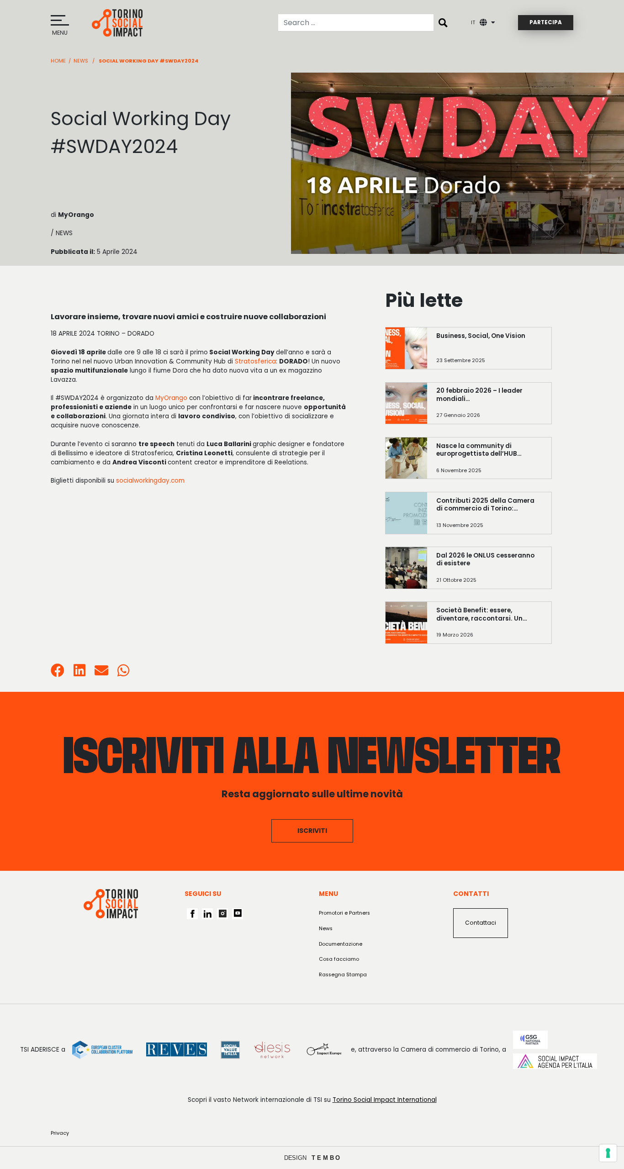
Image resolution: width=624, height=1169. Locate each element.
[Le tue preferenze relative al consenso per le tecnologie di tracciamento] (608, 1153)
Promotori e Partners (344, 913)
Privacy (60, 1133)
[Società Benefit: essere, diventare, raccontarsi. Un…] (489, 626)
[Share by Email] (101, 673)
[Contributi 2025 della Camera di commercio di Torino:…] (489, 517)
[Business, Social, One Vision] (489, 352)
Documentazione (340, 944)
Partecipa (545, 22)
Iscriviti (312, 830)
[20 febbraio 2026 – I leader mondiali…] (489, 407)
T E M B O (326, 1157)
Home (58, 60)
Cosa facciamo (339, 959)
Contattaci (480, 923)
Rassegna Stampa (343, 974)
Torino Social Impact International (385, 1099)
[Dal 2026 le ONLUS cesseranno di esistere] (489, 572)
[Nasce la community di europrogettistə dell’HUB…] (489, 462)
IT (473, 22)
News (81, 60)
